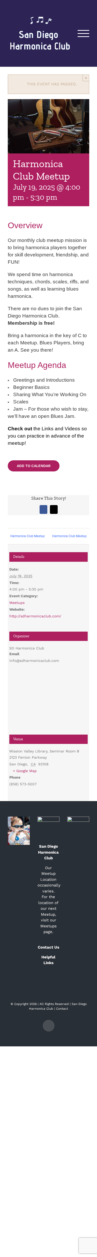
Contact (62, 1008)
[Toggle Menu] (83, 33)
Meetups (17, 603)
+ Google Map (25, 771)
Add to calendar (34, 466)
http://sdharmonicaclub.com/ (35, 616)
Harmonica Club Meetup (27, 536)
